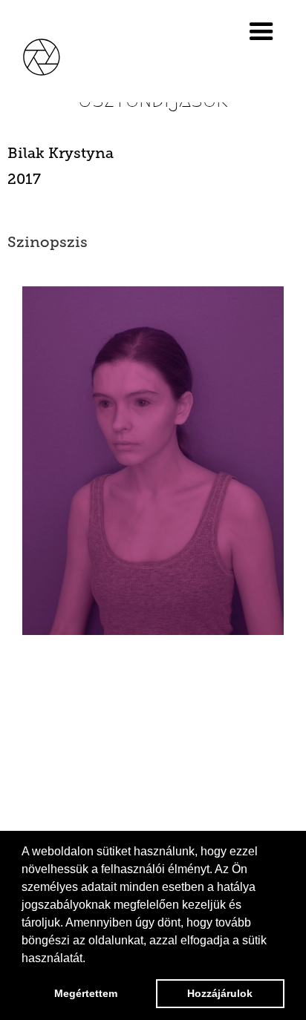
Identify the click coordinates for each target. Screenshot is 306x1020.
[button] (268, 32)
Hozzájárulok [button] (220, 993)
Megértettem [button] (85, 993)
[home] (52, 55)
